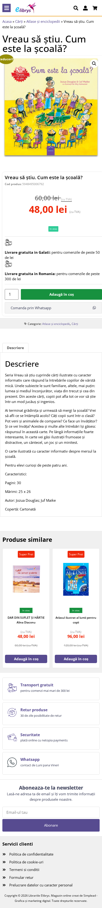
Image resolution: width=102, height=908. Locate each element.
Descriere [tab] (15, 347)
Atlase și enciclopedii (43, 21)
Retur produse (33, 709)
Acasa (7, 21)
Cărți (19, 21)
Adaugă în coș (61, 294)
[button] (6, 8)
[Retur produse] (12, 712)
